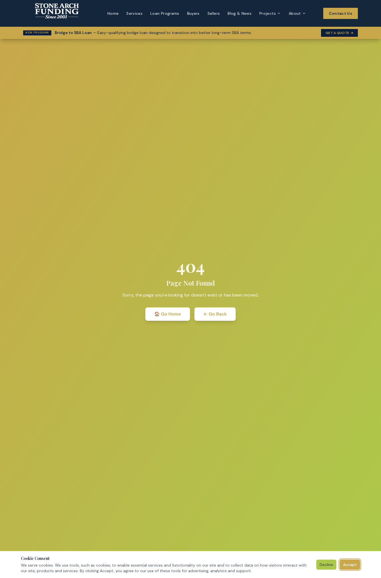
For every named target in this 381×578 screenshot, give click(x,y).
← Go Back (215, 314)
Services (134, 13)
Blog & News (240, 13)
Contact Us (341, 13)
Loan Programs (164, 13)
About (295, 13)
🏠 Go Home (167, 314)
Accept (350, 564)
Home (113, 13)
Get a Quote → (339, 33)
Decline (326, 564)
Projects (267, 13)
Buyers (193, 13)
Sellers (214, 13)
